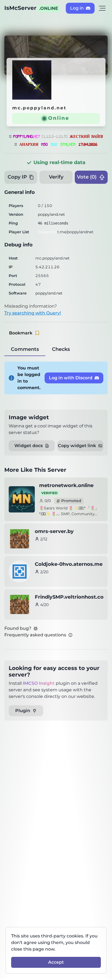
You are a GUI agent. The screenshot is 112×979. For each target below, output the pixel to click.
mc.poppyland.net (39, 107)
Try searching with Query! (32, 313)
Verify (56, 177)
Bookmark (20, 333)
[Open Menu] (102, 8)
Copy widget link (77, 445)
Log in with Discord (70, 377)
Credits (98, 39)
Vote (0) (87, 177)
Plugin (22, 710)
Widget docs (28, 445)
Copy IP (17, 177)
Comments (25, 349)
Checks (61, 349)
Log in (77, 8)
